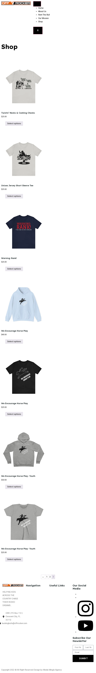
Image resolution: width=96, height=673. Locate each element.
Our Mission (43, 18)
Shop (40, 21)
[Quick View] (4, 123)
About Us (42, 11)
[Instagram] (86, 616)
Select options (14, 123)
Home (41, 8)
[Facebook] (78, 594)
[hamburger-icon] (37, 3)
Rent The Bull (44, 14)
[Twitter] (78, 597)
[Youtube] (86, 632)
